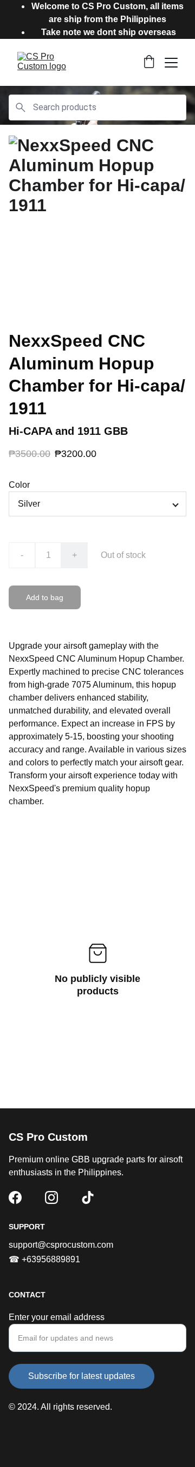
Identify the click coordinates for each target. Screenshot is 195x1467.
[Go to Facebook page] (15, 1197)
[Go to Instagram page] (51, 1197)
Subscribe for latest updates (81, 1376)
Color (19, 484)
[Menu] (171, 63)
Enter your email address (57, 1317)
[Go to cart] (149, 63)
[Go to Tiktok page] (87, 1197)
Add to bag (44, 597)
